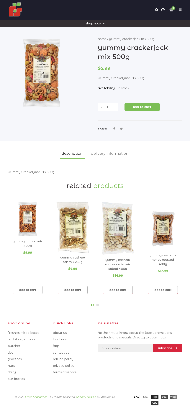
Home (102, 39)
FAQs (56, 346)
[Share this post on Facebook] (114, 129)
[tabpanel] (27, 247)
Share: (102, 129)
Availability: (106, 88)
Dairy (12, 372)
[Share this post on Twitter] (121, 129)
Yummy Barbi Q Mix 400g (27, 244)
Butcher (14, 346)
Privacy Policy (63, 365)
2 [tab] (97, 305)
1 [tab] (92, 305)
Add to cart (142, 106)
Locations (60, 339)
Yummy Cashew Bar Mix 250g (72, 260)
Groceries (15, 359)
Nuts (11, 365)
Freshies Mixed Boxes (23, 333)
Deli (10, 352)
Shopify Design (86, 397)
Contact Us (61, 352)
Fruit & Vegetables (21, 339)
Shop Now (93, 23)
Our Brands (16, 379)
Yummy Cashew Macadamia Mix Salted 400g (117, 264)
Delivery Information (110, 153)
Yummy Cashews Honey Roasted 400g (163, 259)
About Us (60, 333)
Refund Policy (63, 359)
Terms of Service (65, 372)
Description (72, 153)
